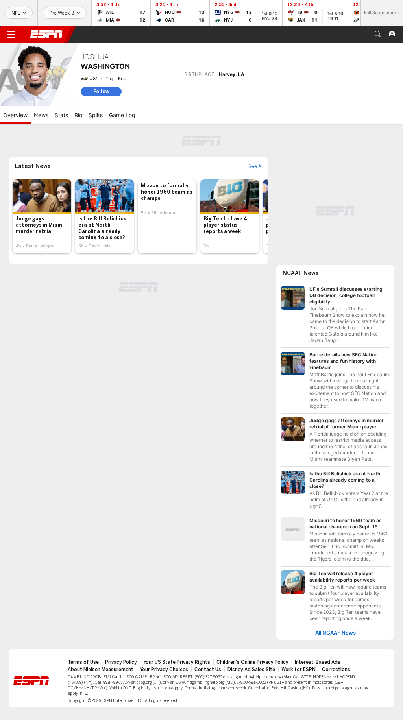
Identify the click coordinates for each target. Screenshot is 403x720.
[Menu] (10, 34)
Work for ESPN (298, 669)
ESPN (46, 34)
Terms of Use (83, 662)
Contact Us (207, 669)
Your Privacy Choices (164, 669)
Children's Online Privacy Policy (252, 662)
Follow (101, 91)
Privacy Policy (121, 662)
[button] (378, 34)
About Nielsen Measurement (100, 669)
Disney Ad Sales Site (251, 669)
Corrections (336, 669)
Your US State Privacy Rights (176, 662)
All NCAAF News (335, 633)
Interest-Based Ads (317, 662)
